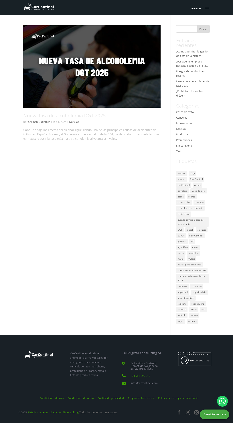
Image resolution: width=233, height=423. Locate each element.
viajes (180, 321)
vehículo (182, 315)
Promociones (184, 140)
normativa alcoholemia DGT (192, 270)
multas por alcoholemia (190, 264)
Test (178, 151)
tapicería (182, 303)
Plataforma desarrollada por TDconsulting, (53, 412)
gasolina (182, 241)
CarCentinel (184, 185)
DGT (180, 229)
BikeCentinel (196, 179)
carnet (197, 185)
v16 (203, 309)
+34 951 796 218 (140, 375)
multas (191, 258)
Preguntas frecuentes (141, 398)
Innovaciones (184, 123)
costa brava (183, 214)
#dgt (192, 173)
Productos (182, 134)
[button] (222, 401)
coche (181, 196)
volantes (192, 321)
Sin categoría (184, 145)
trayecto (182, 309)
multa (180, 258)
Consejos (181, 117)
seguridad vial (199, 292)
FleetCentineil (196, 235)
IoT (192, 241)
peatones (182, 286)
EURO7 (181, 235)
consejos (199, 202)
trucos (194, 309)
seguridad (183, 292)
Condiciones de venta (81, 398)
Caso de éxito (199, 190)
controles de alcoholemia (190, 208)
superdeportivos (186, 297)
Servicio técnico (215, 414)
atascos (181, 179)
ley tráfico (183, 247)
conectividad (184, 202)
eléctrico (201, 229)
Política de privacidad (111, 398)
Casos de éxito (185, 112)
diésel (190, 229)
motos (181, 253)
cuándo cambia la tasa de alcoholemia (191, 222)
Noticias (74, 122)
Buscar (203, 29)
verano (194, 315)
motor (195, 247)
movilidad (193, 253)
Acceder (196, 8)
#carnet (182, 173)
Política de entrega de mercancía (178, 398)
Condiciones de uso (52, 398)
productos (197, 286)
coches (191, 196)
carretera (182, 190)
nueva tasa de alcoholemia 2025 (191, 278)
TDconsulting (197, 303)
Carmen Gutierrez (39, 122)
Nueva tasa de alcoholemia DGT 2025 (64, 115)
